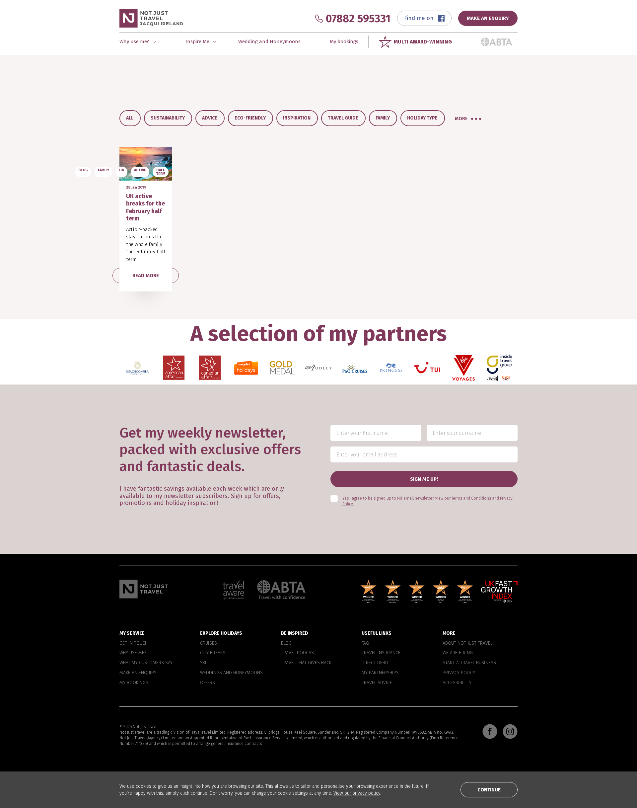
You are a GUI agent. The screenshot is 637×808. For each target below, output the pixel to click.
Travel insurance (381, 653)
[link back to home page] (143, 589)
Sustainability (168, 118)
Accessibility (457, 682)
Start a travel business (469, 663)
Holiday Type (422, 118)
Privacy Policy (459, 673)
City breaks (212, 653)
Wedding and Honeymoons (269, 41)
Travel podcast (298, 653)
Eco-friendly (250, 118)
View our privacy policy (356, 793)
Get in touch (133, 643)
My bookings (344, 41)
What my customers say (146, 663)
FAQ (365, 643)
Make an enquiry (137, 673)
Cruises (208, 643)
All (129, 118)
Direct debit (375, 663)
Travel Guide (343, 118)
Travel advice (377, 682)
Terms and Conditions (471, 498)
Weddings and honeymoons (231, 673)
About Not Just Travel (467, 643)
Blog (286, 643)
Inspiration (297, 118)
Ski (203, 663)
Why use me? (132, 653)
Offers (207, 682)
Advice (209, 118)
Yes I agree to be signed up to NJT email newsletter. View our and (427, 501)
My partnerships (380, 673)
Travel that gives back (306, 663)
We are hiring (458, 653)
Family (383, 118)
